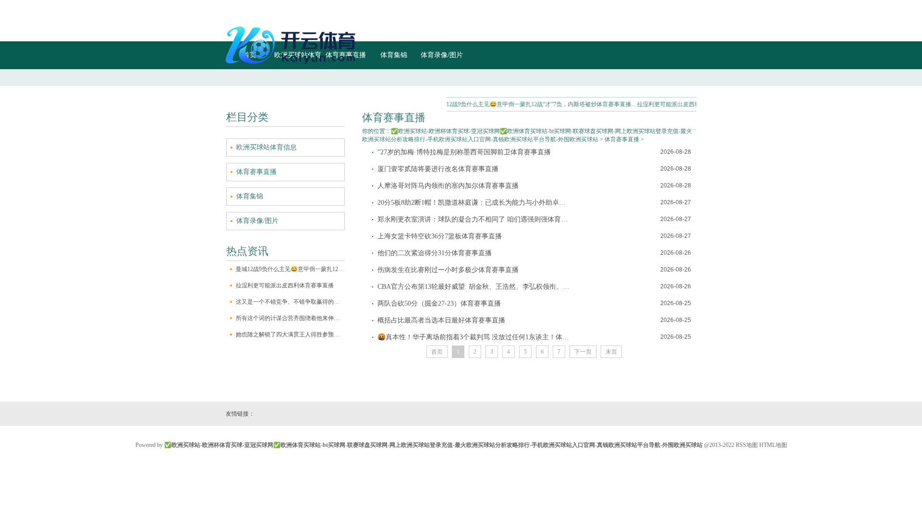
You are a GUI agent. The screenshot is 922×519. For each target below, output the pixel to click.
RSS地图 (747, 445)
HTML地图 (773, 445)
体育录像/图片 (257, 220)
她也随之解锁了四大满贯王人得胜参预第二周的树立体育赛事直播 (290, 334)
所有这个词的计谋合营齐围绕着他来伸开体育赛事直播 (290, 318)
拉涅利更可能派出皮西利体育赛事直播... (679, 104)
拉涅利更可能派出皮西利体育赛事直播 (285, 285)
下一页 (583, 351)
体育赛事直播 (256, 171)
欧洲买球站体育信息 (266, 147)
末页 (611, 351)
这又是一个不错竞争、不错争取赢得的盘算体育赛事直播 (290, 301)
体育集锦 (249, 196)
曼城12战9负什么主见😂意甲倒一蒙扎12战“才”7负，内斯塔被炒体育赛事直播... (525, 104)
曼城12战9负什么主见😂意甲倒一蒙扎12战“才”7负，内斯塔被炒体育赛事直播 (290, 269)
